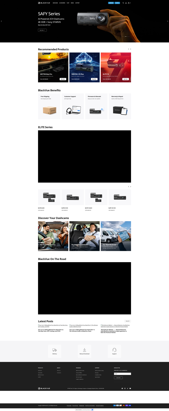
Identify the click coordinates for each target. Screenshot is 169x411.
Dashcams (55, 3)
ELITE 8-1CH (41, 208)
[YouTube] (130, 388)
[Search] (123, 3)
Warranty (96, 372)
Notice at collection (79, 409)
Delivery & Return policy (99, 370)
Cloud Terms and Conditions (90, 405)
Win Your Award (79, 377)
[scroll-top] (167, 409)
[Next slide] (130, 49)
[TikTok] (127, 388)
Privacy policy (69, 405)
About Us (58, 370)
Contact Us (59, 372)
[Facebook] (122, 388)
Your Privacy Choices (86, 409)
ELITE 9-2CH (112, 208)
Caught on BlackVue (79, 379)
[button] (126, 3)
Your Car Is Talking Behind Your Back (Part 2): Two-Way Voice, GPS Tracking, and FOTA (50, 330)
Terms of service (75, 405)
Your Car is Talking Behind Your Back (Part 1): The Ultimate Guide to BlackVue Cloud (82, 330)
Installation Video (98, 374)
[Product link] (49, 197)
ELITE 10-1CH (88, 208)
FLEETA (117, 3)
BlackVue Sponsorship (80, 370)
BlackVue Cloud (41, 374)
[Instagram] (125, 388)
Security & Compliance (100, 405)
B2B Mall (111, 3)
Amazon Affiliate (79, 372)
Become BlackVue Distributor (81, 374)
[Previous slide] (129, 49)
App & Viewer (97, 377)
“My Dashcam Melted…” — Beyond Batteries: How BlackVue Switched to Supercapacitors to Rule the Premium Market (114, 331)
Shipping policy (81, 405)
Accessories (62, 3)
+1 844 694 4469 (101, 388)
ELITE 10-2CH (65, 208)
